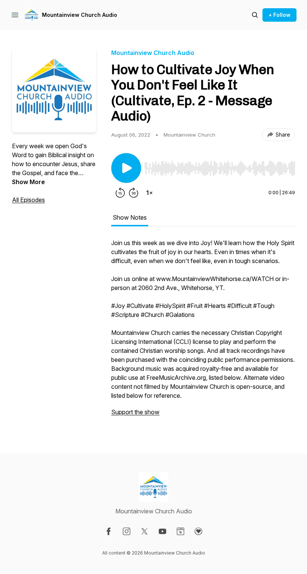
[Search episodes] (255, 14)
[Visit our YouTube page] (162, 531)
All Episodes (28, 200)
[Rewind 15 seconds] (120, 192)
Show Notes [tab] (130, 217)
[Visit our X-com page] (144, 531)
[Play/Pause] (126, 168)
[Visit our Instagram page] (126, 531)
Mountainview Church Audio (79, 15)
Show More (28, 182)
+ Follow (279, 15)
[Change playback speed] (149, 192)
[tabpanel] (203, 331)
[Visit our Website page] (180, 531)
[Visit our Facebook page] (108, 531)
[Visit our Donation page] (198, 531)
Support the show (135, 412)
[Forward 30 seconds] (133, 192)
